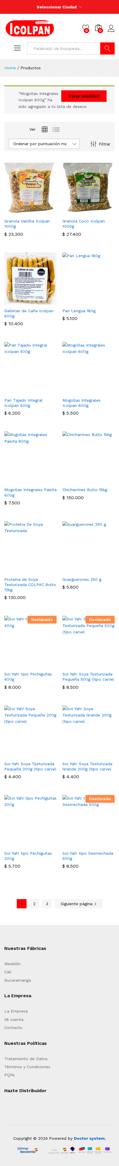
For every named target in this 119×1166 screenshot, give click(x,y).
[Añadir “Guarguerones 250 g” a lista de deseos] (102, 570)
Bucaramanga (17, 980)
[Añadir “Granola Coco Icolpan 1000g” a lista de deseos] (102, 211)
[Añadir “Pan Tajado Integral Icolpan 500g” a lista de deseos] (44, 391)
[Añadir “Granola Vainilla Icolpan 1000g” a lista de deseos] (44, 211)
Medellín (12, 963)
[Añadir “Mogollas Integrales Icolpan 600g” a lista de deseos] (102, 391)
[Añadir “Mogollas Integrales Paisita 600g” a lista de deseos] (44, 480)
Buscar (107, 48)
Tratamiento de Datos (26, 1058)
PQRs (9, 1075)
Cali (7, 972)
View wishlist (83, 96)
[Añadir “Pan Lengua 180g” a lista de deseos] (102, 301)
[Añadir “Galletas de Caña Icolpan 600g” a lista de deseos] (44, 301)
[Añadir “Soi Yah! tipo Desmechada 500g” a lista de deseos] (102, 844)
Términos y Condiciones (27, 1066)
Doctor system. (90, 1138)
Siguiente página (77, 903)
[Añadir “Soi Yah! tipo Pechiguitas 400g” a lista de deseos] (44, 664)
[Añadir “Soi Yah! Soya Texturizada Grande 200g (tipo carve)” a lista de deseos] (102, 754)
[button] (17, 211)
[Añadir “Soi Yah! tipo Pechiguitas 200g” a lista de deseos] (44, 844)
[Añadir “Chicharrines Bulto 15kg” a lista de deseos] (102, 480)
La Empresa (16, 1011)
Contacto (13, 1027)
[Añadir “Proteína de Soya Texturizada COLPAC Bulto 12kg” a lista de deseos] (44, 570)
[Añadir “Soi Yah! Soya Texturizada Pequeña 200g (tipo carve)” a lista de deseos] (44, 754)
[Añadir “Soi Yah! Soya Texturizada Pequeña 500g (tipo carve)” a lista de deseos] (102, 664)
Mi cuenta (13, 1019)
